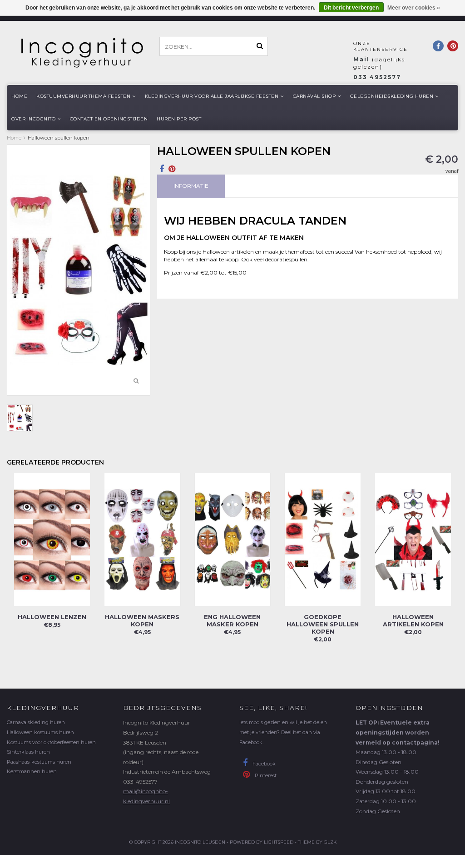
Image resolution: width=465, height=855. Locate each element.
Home (19, 96)
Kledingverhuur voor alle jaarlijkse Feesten (212, 96)
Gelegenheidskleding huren (392, 96)
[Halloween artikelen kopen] (413, 539)
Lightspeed (278, 842)
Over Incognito (33, 119)
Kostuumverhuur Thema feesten (83, 96)
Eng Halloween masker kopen (232, 620)
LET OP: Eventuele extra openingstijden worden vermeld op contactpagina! (398, 732)
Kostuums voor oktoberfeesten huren (51, 742)
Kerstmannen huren (32, 771)
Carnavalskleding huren (36, 722)
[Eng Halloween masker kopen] (233, 539)
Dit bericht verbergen (351, 8)
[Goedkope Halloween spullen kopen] (323, 539)
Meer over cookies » (413, 8)
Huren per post (179, 119)
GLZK (330, 842)
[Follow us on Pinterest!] (452, 45)
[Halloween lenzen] (52, 539)
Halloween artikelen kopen (413, 620)
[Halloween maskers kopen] (142, 539)
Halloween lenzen (52, 616)
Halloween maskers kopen (142, 620)
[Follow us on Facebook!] (438, 45)
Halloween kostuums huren (40, 732)
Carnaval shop (314, 96)
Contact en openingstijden (109, 119)
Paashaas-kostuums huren (39, 762)
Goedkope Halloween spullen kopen (323, 624)
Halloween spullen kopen (58, 138)
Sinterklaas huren (28, 752)
